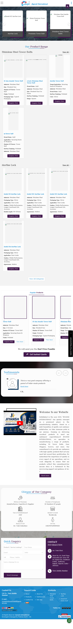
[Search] (67, 6)
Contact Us (29, 600)
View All (66, 52)
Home (27, 594)
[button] (60, 571)
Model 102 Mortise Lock (35, 194)
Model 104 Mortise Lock (12, 247)
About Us (40, 594)
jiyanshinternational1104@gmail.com (11, 602)
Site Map (39, 600)
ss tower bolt (8, 134)
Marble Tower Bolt (57, 81)
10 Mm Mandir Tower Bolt (13, 81)
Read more (45, 475)
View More (23, 340)
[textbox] (13, 547)
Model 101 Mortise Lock (12, 194)
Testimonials (41, 597)
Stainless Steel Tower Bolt (44, 321)
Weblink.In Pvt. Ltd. (25, 617)
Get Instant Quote (38, 354)
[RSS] (27, 602)
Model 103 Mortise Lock (58, 194)
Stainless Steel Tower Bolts (17, 52)
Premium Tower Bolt (37, 34)
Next (68, 320)
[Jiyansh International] (34, 3)
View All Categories (36, 279)
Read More (24, 384)
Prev (4, 320)
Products (29, 597)
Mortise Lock (13, 34)
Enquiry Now (13, 103)
